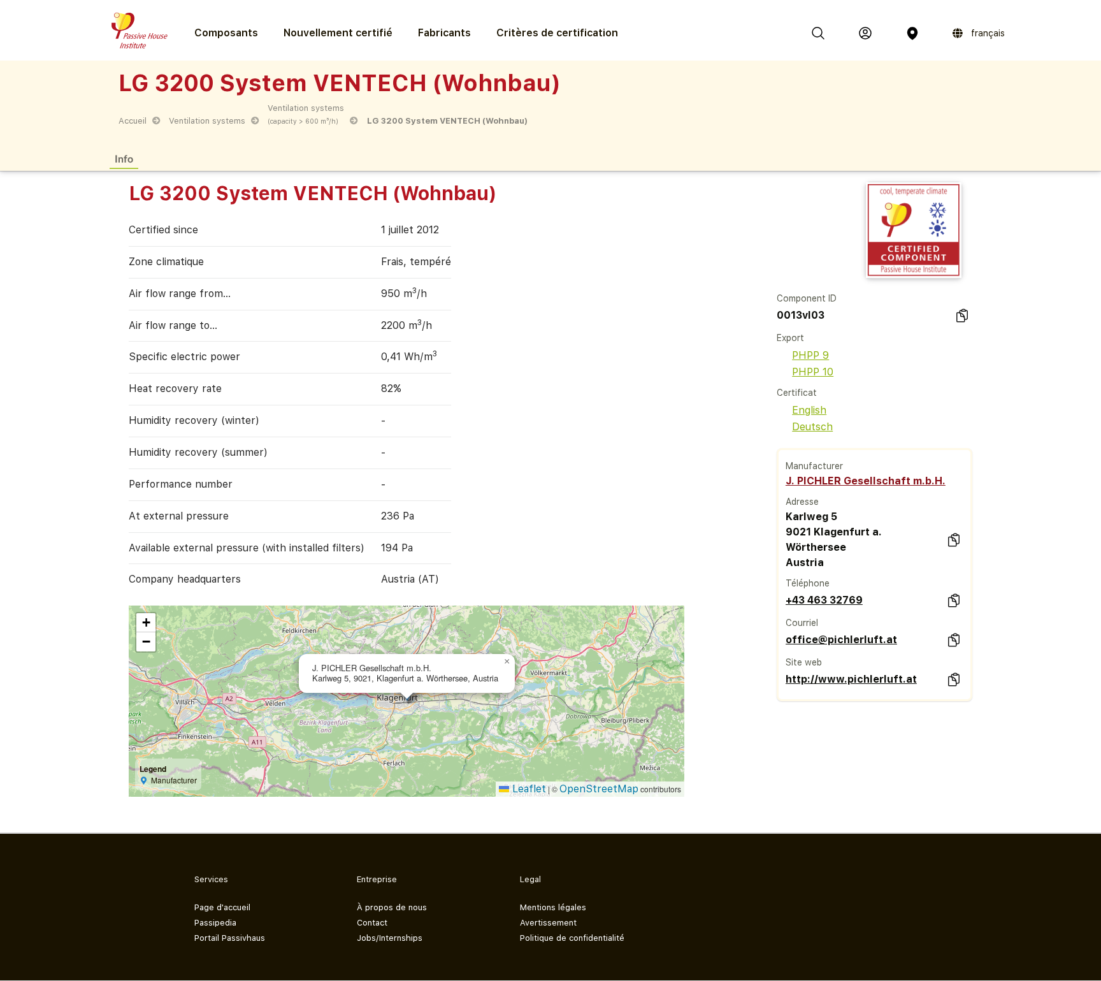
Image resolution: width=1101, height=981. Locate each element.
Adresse (802, 502)
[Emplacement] (912, 33)
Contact (372, 922)
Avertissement (548, 922)
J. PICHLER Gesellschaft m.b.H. (866, 481)
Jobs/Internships (389, 938)
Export (790, 338)
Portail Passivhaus (229, 938)
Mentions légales (553, 907)
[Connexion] (865, 33)
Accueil (133, 121)
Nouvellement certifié (338, 33)
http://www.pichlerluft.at (851, 679)
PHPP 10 (812, 372)
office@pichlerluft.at (841, 640)
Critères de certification (557, 33)
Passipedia (215, 922)
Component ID (807, 298)
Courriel (802, 623)
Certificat (797, 393)
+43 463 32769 (824, 600)
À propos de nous (392, 907)
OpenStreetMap (598, 789)
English (809, 410)
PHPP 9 (810, 355)
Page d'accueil (222, 907)
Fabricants (444, 33)
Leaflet (527, 789)
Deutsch (812, 427)
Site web (804, 662)
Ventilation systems (207, 121)
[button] (507, 661)
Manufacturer (814, 466)
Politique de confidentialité (572, 938)
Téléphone (808, 583)
